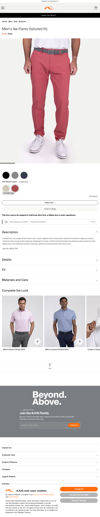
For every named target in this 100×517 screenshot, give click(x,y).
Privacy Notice (49, 495)
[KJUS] (49, 8)
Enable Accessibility (50, 1)
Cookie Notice (13, 497)
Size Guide (93, 196)
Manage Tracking (79, 500)
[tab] (96, 8)
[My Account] (91, 8)
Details (93, 221)
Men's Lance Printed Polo (57, 349)
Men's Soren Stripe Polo (14, 349)
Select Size (49, 202)
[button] (7, 8)
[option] (50, 100)
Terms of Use (38, 495)
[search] (86, 8)
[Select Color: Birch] (6, 188)
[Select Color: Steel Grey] (15, 175)
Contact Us (6, 447)
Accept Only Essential (79, 495)
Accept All (79, 489)
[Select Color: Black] (6, 175)
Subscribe (75, 425)
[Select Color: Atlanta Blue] (24, 175)
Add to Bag (50, 209)
